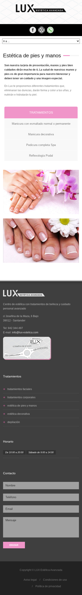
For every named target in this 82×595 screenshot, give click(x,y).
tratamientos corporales (21, 397)
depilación (13, 422)
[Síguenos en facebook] (41, 30)
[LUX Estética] (41, 8)
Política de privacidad (48, 586)
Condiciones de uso (55, 579)
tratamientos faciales (19, 389)
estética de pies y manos (22, 405)
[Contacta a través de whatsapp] (50, 30)
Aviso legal (30, 579)
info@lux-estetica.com (25, 332)
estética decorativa (18, 413)
